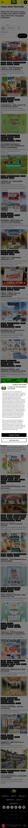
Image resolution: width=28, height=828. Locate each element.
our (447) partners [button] (9, 391)
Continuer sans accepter (20, 384)
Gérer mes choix (14, 440)
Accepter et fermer (14, 435)
